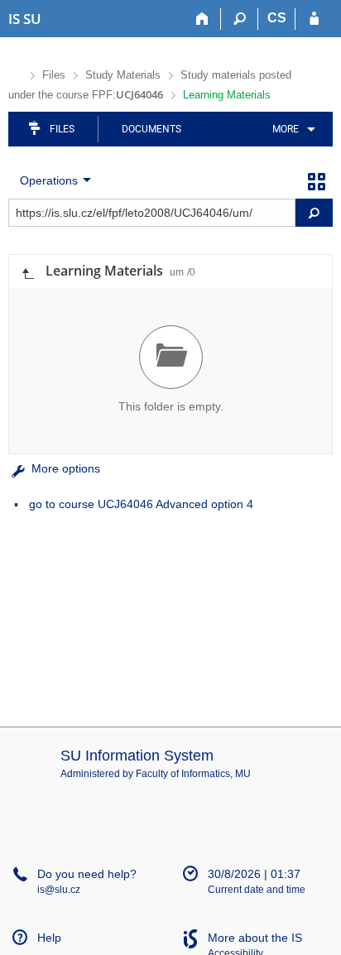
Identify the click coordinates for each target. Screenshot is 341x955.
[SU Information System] (15, 73)
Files (53, 75)
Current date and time (256, 889)
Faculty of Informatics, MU (193, 774)
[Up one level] (27, 272)
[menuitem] (291, 129)
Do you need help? (87, 874)
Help (49, 937)
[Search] (239, 19)
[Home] (202, 19)
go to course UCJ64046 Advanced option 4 (141, 504)
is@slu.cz (58, 889)
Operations (49, 180)
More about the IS (255, 937)
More (285, 129)
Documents (151, 129)
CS (276, 18)
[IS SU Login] (314, 19)
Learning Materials (227, 95)
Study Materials (123, 75)
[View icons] (316, 180)
